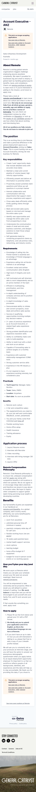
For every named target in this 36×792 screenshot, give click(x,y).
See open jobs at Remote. (16, 40)
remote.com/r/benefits (11, 509)
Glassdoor (18, 116)
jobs (14, 9)
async (8, 536)
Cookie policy (23, 723)
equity (12, 478)
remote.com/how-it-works (21, 85)
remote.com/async (10, 580)
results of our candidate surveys (18, 119)
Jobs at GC (19, 749)
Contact (4, 749)
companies (6, 9)
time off (21, 421)
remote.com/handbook (12, 98)
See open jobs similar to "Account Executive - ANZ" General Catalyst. (19, 45)
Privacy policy (13, 723)
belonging (7, 112)
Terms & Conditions (8, 752)
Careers (11, 749)
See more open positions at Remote (18, 703)
